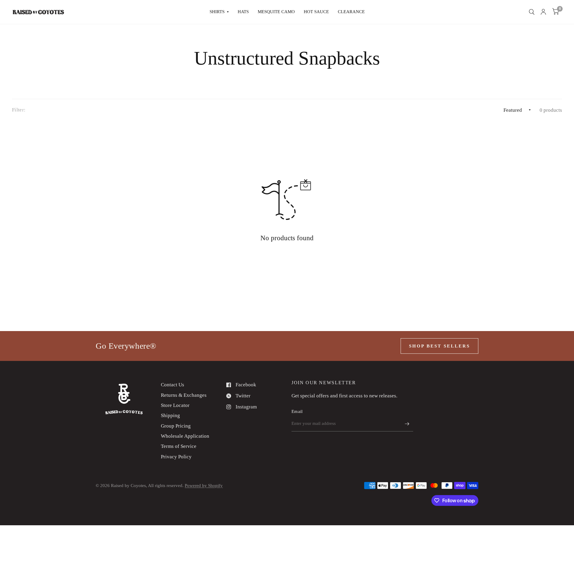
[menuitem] (219, 12)
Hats (243, 11)
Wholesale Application (185, 436)
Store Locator (175, 405)
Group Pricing (176, 426)
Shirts (217, 11)
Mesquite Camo (276, 11)
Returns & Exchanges (184, 395)
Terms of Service (178, 446)
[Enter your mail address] (407, 423)
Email (297, 411)
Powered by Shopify (204, 485)
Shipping (170, 415)
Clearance (351, 11)
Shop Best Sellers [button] (439, 346)
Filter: (18, 110)
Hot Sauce (316, 11)
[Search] (532, 12)
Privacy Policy (176, 457)
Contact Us (172, 385)
